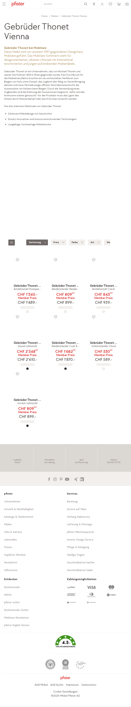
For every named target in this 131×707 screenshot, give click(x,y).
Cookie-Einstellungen (65, 691)
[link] (94, 4)
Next (127, 182)
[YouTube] (67, 478)
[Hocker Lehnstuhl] (27, 425)
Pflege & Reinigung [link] (78, 547)
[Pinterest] (61, 478)
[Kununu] (82, 478)
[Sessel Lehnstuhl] (27, 368)
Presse (8, 547)
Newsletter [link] (10, 562)
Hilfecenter (11, 570)
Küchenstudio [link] (12, 587)
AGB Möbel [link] (41, 685)
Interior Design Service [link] (80, 539)
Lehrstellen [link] (10, 539)
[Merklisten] (17, 260)
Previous (4, 182)
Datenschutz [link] (88, 685)
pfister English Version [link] (16, 625)
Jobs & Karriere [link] (13, 532)
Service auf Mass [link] (76, 509)
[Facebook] (49, 478)
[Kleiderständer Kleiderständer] (65, 311)
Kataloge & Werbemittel (18, 517)
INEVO (8, 595)
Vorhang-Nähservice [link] (78, 517)
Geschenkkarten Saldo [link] (80, 570)
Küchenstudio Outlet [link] (16, 610)
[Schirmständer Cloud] (103, 368)
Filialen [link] (8, 524)
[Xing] (76, 478)
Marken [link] (54, 16)
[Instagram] (55, 478)
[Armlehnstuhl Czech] (103, 311)
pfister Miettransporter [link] (80, 532)
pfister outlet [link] (12, 602)
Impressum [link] (72, 685)
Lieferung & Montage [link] (79, 524)
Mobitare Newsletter (16, 617)
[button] (65, 644)
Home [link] (44, 16)
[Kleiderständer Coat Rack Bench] (65, 368)
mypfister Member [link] (15, 555)
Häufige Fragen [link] (76, 555)
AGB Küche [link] (56, 685)
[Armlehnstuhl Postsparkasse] (27, 311)
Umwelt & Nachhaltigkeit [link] (19, 509)
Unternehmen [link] (12, 501)
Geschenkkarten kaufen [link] (80, 562)
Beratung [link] (72, 501)
